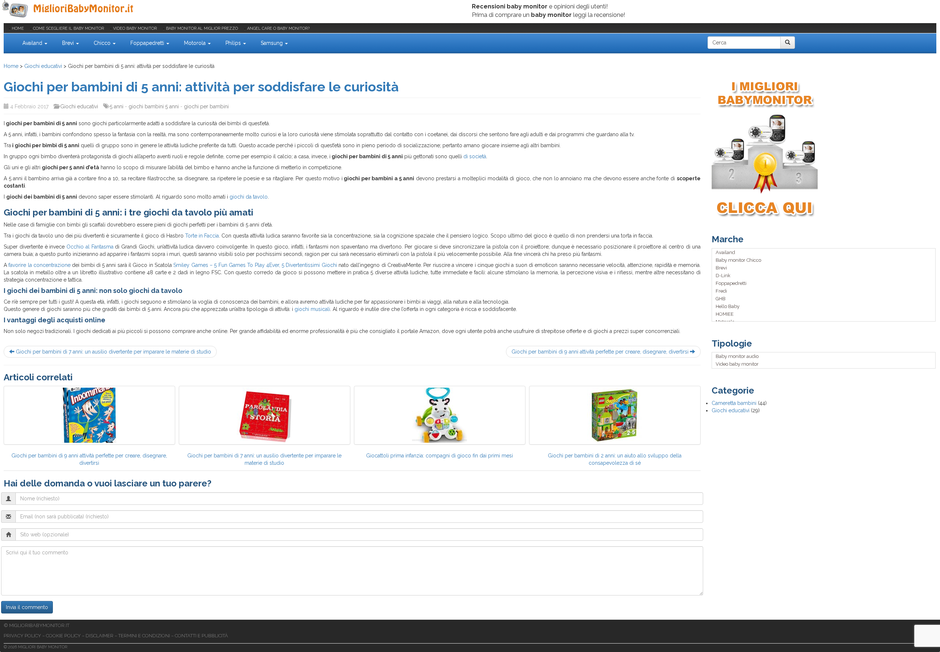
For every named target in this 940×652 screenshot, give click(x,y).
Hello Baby (728, 306)
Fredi (721, 291)
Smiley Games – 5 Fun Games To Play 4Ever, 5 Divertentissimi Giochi (255, 265)
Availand (33, 43)
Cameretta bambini (734, 403)
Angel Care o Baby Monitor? (278, 28)
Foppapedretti (148, 43)
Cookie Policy (63, 635)
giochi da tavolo (248, 197)
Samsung (272, 43)
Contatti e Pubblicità (201, 635)
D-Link (723, 275)
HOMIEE (725, 314)
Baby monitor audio (737, 356)
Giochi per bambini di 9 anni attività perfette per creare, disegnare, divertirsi (600, 352)
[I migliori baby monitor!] (824, 148)
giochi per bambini (206, 106)
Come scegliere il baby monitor (68, 28)
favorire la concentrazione (38, 265)
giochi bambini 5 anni (154, 106)
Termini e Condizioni (144, 635)
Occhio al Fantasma (89, 247)
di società (474, 156)
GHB (721, 298)
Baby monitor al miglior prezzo (202, 28)
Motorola (195, 43)
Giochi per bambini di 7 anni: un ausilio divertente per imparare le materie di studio (112, 352)
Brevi (68, 43)
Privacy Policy (22, 635)
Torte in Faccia (202, 236)
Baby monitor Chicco (738, 260)
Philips (233, 43)
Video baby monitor (135, 28)
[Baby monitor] (69, 9)
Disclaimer (99, 635)
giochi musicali (312, 309)
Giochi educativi (43, 66)
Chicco (103, 43)
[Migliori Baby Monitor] (9, 42)
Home (18, 28)
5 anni (116, 106)
